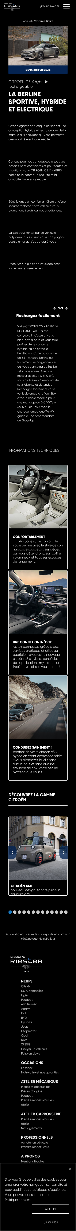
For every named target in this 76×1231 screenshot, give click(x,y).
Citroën (26, 986)
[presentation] (58, 308)
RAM (24, 1040)
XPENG (25, 1044)
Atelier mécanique (39, 1081)
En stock (27, 1068)
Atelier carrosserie (41, 1114)
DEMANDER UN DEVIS (38, 69)
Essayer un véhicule (34, 1049)
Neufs (27, 981)
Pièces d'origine (31, 1091)
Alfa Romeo (29, 1004)
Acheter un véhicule (34, 1142)
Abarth (25, 1008)
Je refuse (51, 1222)
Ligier (24, 995)
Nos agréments (31, 1128)
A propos (30, 1156)
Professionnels (37, 1137)
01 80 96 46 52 (50, 6)
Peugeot (27, 999)
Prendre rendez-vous (35, 1147)
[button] (10, 912)
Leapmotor (28, 1031)
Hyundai (27, 1022)
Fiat (23, 1013)
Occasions (32, 1062)
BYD (24, 1017)
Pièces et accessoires (35, 1086)
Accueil (27, 20)
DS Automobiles (32, 990)
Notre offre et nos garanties (40, 1072)
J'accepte (50, 1209)
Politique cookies (17, 1200)
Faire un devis (30, 1053)
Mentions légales (32, 1161)
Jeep (24, 1026)
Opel (24, 1035)
